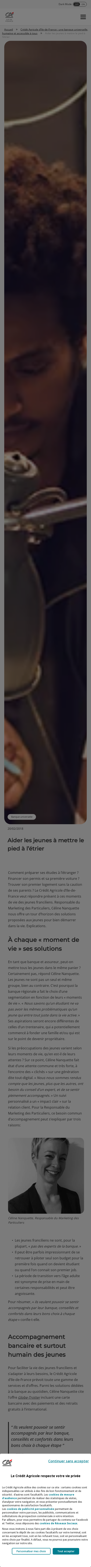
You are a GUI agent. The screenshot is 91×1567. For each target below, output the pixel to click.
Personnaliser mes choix (31, 1551)
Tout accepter (65, 1551)
